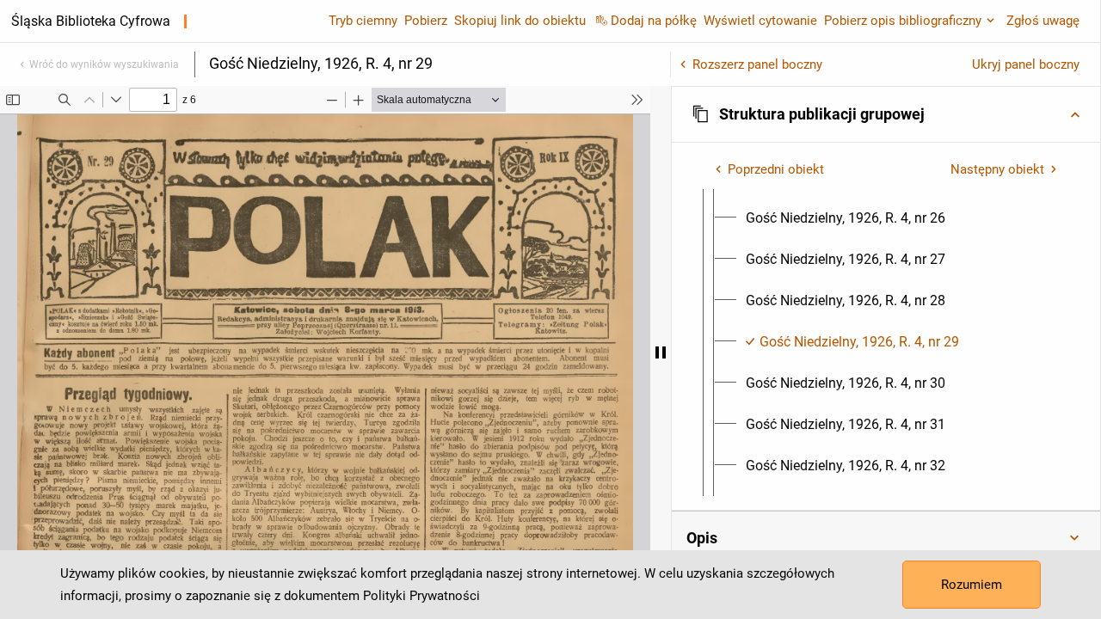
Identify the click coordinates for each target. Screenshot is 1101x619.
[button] (886, 114)
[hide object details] (660, 352)
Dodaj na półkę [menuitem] (654, 20)
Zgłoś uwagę (1042, 20)
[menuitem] (845, 218)
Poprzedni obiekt (776, 169)
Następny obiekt (997, 169)
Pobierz (425, 20)
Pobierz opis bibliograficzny (902, 20)
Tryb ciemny (363, 20)
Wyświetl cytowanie (760, 20)
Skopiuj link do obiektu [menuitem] (520, 20)
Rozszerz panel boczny (757, 64)
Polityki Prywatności (421, 596)
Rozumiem (971, 584)
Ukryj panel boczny (1025, 64)
